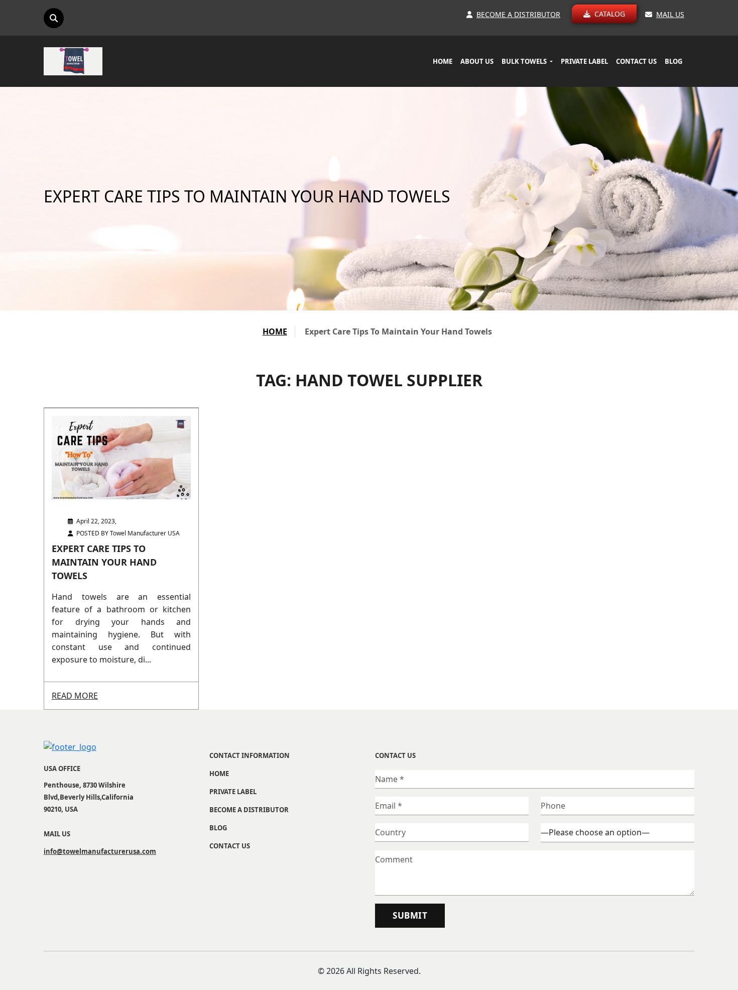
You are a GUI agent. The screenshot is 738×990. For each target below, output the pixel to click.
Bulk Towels (525, 61)
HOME (275, 331)
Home (442, 61)
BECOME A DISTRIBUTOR (249, 809)
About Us (477, 61)
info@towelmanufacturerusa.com (89, 851)
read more (75, 695)
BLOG (673, 61)
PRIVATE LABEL (584, 61)
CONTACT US (636, 61)
